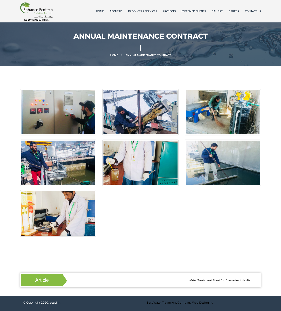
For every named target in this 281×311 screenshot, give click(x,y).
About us (116, 11)
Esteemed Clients (193, 11)
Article (42, 280)
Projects (169, 11)
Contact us (253, 11)
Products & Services (142, 11)
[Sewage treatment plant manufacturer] (38, 11)
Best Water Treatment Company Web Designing (180, 302)
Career (234, 11)
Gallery (217, 11)
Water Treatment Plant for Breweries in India (214, 280)
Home (100, 11)
